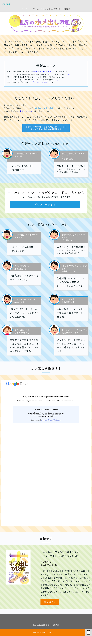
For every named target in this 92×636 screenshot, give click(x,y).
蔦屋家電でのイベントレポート (44, 71)
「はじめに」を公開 (39, 82)
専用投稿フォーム (25, 111)
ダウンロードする (44, 204)
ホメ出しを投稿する (52, 9)
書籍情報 (66, 9)
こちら (67, 74)
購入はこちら (49, 602)
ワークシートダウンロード (32, 9)
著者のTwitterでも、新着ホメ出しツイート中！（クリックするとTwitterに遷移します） (46, 128)
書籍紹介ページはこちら (42, 632)
